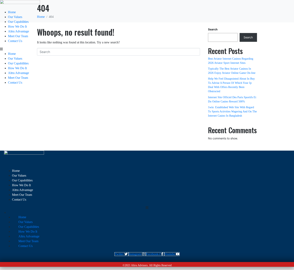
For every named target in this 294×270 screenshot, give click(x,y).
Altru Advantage (18, 31)
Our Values (15, 17)
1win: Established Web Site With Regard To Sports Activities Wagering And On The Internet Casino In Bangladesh (232, 111)
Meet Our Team (18, 36)
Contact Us (15, 41)
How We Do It (17, 26)
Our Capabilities (18, 21)
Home (12, 12)
